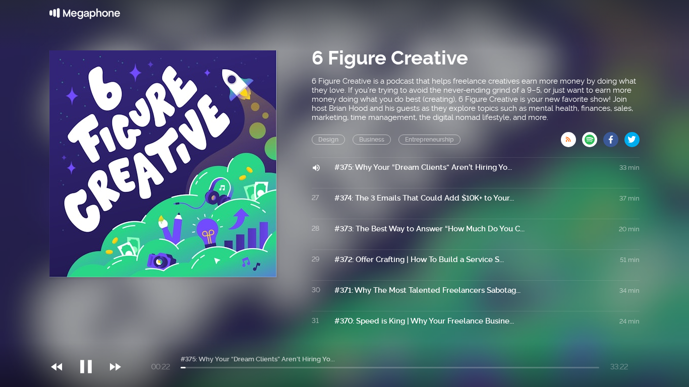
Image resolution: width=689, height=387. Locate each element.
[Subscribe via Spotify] (592, 136)
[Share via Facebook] (613, 136)
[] (91, 346)
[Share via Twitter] (632, 136)
